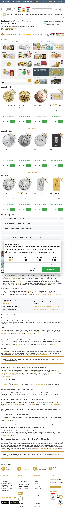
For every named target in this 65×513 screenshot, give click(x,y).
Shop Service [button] (21, 475)
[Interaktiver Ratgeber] (24, 71)
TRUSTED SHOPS (22, 281)
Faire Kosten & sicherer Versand (8, 478)
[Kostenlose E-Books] (56, 80)
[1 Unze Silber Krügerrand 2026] (8, 140)
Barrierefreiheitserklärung (40, 499)
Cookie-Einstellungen (39, 500)
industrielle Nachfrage (33, 291)
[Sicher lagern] (40, 80)
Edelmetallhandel (7, 280)
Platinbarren (44, 344)
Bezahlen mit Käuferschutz (27, 1)
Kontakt (36, 481)
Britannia (28, 371)
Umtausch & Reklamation (7, 490)
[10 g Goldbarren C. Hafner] (56, 96)
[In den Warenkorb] (12, 121)
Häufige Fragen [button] (4, 475)
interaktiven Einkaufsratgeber (12, 396)
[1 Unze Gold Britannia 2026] (8, 96)
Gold (4, 28)
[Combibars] (40, 55)
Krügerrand (21, 371)
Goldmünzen (39, 294)
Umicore (57, 374)
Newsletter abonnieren (55, 487)
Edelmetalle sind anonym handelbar (42, 305)
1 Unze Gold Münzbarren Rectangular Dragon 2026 (56, 194)
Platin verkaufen (19, 344)
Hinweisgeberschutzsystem (40, 497)
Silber (6, 28)
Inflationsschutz (21, 82)
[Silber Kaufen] (24, 46)
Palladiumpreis (10, 353)
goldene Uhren (42, 384)
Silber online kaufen (53, 448)
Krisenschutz (7, 301)
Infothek (56, 359)
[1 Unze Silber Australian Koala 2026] (8, 184)
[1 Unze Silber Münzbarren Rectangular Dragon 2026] (40, 184)
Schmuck (32, 384)
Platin (9, 28)
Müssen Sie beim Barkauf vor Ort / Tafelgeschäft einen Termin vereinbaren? (22, 238)
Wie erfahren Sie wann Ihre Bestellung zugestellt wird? (16, 223)
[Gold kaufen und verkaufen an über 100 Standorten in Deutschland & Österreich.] (48, 71)
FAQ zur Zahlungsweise (6, 483)
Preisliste (7, 420)
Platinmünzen (54, 344)
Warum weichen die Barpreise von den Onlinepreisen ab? (17, 233)
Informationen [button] (37, 475)
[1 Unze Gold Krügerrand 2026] (40, 96)
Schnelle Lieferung (6, 1)
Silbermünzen (51, 294)
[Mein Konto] (59, 9)
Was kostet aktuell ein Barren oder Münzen (13, 218)
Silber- (13, 374)
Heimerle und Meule (5, 376)
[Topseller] (8, 55)
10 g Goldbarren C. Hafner (56, 105)
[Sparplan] (56, 63)
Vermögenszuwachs (8, 305)
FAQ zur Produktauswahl (7, 488)
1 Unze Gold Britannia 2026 (8, 105)
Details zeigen (54, 264)
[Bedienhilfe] (56, 9)
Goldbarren (44, 294)
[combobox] (40, 9)
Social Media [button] (4, 495)
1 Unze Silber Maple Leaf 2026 (24, 150)
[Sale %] (8, 63)
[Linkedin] (15, 498)
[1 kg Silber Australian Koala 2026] (24, 184)
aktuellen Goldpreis (13, 424)
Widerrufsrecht (37, 492)
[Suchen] (50, 9)
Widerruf (20, 493)
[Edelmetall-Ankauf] (24, 63)
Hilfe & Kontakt (59, 4)
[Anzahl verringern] (3, 121)
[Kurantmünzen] (56, 55)
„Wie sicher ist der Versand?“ (21, 449)
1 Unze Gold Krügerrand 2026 (39, 106)
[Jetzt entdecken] (48, 46)
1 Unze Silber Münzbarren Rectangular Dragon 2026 (40, 194)
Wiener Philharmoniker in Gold (41, 371)
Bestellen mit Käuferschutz (23, 484)
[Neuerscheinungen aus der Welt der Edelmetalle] (8, 71)
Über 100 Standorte (16, 1)
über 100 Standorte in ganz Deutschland (14, 404)
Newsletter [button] (52, 475)
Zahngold (37, 384)
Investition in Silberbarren (18, 333)
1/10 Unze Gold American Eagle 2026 (24, 106)
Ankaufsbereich (8, 386)
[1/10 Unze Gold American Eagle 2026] (24, 96)
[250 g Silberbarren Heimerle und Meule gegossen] (56, 140)
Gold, (12, 82)
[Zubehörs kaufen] (40, 63)
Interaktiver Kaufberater (23, 486)
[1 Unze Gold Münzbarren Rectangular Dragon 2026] (56, 184)
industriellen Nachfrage (38, 331)
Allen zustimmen (51, 269)
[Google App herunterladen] (14, 502)
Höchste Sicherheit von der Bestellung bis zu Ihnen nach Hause (23, 481)
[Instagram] (5, 498)
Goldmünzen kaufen (49, 283)
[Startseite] (4, 14)
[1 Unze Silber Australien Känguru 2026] (40, 140)
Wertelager (54, 454)
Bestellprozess (5, 479)
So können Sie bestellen (22, 478)
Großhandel (20, 490)
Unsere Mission (37, 479)
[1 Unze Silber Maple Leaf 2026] (24, 140)
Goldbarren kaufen (15, 277)
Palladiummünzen (44, 373)
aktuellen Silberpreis (26, 424)
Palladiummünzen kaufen (43, 354)
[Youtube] (7, 498)
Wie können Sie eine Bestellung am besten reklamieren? (17, 228)
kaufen (26, 404)
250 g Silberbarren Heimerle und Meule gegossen (54, 150)
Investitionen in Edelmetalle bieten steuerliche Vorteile (46, 309)
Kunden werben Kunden (23, 488)
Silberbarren (57, 294)
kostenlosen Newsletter (54, 479)
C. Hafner (53, 374)
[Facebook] (2, 498)
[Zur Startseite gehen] (8, 9)
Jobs (35, 490)
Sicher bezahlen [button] (53, 491)
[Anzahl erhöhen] (7, 121)
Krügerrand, (15, 82)
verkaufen (33, 404)
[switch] (25, 260)
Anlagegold (3, 320)
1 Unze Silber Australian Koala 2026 (7, 194)
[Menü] (63, 499)
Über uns (36, 478)
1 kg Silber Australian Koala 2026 (23, 194)
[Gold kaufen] (8, 46)
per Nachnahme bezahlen (13, 433)
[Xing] (12, 498)
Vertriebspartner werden (39, 486)
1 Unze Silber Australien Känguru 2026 (39, 150)
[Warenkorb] (63, 9)
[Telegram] (10, 498)
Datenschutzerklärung (39, 488)
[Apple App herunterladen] (5, 502)
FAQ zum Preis (5, 481)
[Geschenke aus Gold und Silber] (24, 55)
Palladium (13, 28)
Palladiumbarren (32, 354)
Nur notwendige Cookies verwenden (32, 269)
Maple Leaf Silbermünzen (16, 373)
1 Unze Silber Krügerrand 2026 (8, 150)
